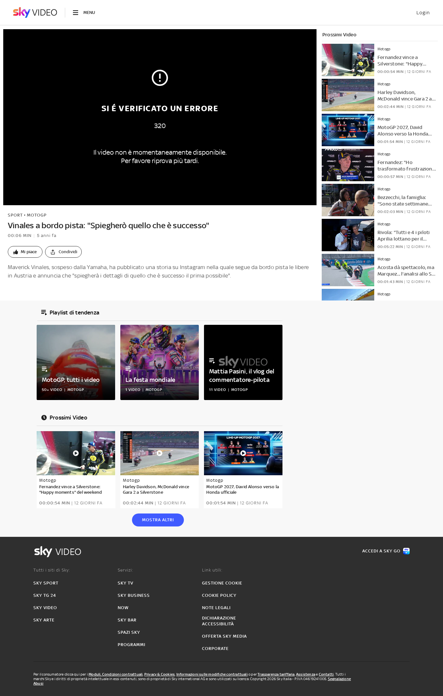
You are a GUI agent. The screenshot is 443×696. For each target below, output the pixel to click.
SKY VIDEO (45, 607)
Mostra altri (158, 519)
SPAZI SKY (129, 632)
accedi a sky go (381, 551)
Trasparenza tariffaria (275, 674)
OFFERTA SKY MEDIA (224, 636)
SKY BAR (127, 620)
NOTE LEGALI (216, 607)
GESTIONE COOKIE (222, 583)
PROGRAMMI (131, 644)
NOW (123, 607)
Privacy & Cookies (159, 674)
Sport (15, 215)
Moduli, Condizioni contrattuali (116, 674)
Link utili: (212, 570)
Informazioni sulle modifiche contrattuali (212, 674)
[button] (25, 252)
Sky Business (134, 595)
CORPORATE (215, 648)
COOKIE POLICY (219, 595)
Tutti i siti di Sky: (51, 570)
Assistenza (305, 674)
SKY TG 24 (44, 595)
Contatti (326, 674)
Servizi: (125, 570)
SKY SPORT (45, 583)
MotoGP (37, 215)
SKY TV (125, 583)
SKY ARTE (43, 620)
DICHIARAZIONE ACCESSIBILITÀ (219, 621)
